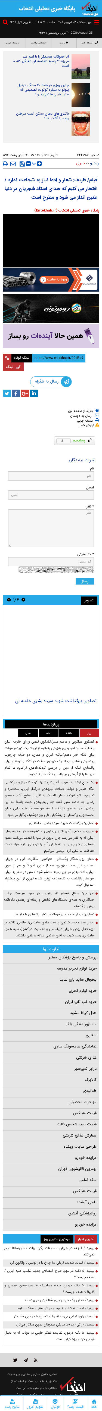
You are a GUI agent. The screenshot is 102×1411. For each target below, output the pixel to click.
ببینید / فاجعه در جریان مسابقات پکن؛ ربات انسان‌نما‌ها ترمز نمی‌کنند (49, 1251)
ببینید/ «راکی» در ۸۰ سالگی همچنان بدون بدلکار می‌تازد (55, 1324)
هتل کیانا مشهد (83, 1013)
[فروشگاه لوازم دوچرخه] (51, 308)
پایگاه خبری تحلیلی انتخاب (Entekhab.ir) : (65, 210)
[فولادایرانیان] (51, 280)
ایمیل (90, 487)
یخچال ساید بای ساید (78, 979)
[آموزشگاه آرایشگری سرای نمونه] (51, 336)
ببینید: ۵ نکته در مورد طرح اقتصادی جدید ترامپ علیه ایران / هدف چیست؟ (49, 1274)
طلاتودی (90, 1091)
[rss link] (35, 1360)
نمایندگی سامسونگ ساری (75, 1046)
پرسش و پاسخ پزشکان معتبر (73, 957)
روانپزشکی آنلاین (82, 1213)
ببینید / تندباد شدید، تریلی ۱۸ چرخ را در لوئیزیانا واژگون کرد (52, 1262)
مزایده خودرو (86, 1157)
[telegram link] (26, 1360)
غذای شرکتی (86, 1057)
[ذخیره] (22, 164)
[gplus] (25, 393)
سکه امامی (88, 1180)
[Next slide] (9, 600)
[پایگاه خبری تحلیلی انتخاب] (90, 8)
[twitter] (7, 393)
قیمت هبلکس (85, 1113)
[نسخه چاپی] (5, 163)
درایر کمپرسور (86, 1068)
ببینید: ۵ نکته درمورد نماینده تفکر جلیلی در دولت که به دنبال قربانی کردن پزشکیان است (49, 1336)
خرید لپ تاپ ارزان (81, 1002)
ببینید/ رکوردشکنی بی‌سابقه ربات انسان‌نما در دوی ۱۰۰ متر (54, 1316)
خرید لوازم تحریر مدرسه (77, 968)
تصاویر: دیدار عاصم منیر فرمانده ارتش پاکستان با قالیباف (54, 914)
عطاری (91, 1035)
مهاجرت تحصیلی (83, 1102)
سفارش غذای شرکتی (80, 1135)
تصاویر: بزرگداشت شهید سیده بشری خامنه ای (56, 700)
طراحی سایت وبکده (80, 1146)
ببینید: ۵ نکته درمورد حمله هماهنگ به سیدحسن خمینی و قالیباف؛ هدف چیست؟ (49, 1289)
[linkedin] (34, 393)
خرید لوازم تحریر (83, 990)
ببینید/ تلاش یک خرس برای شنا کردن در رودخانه (59, 1300)
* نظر (90, 506)
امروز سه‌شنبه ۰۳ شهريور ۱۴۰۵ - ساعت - (62, 22)
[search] (6, 22)
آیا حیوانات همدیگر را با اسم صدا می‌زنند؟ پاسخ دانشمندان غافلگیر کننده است (41, 61)
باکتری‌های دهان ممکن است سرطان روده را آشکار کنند (42, 116)
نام (92, 468)
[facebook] (16, 393)
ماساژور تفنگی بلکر (81, 1024)
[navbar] (96, 22)
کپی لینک (13, 367)
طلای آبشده (87, 1202)
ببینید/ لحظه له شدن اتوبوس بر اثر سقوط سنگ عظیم (56, 1308)
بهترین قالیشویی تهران (77, 1169)
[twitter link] (15, 1360)
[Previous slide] (23, 600)
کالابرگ (91, 1080)
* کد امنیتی (85, 554)
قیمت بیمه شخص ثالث (77, 1124)
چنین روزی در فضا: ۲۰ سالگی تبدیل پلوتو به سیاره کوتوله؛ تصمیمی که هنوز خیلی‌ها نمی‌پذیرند (43, 90)
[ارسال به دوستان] (13, 163)
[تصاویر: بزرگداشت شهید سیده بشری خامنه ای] (50, 652)
